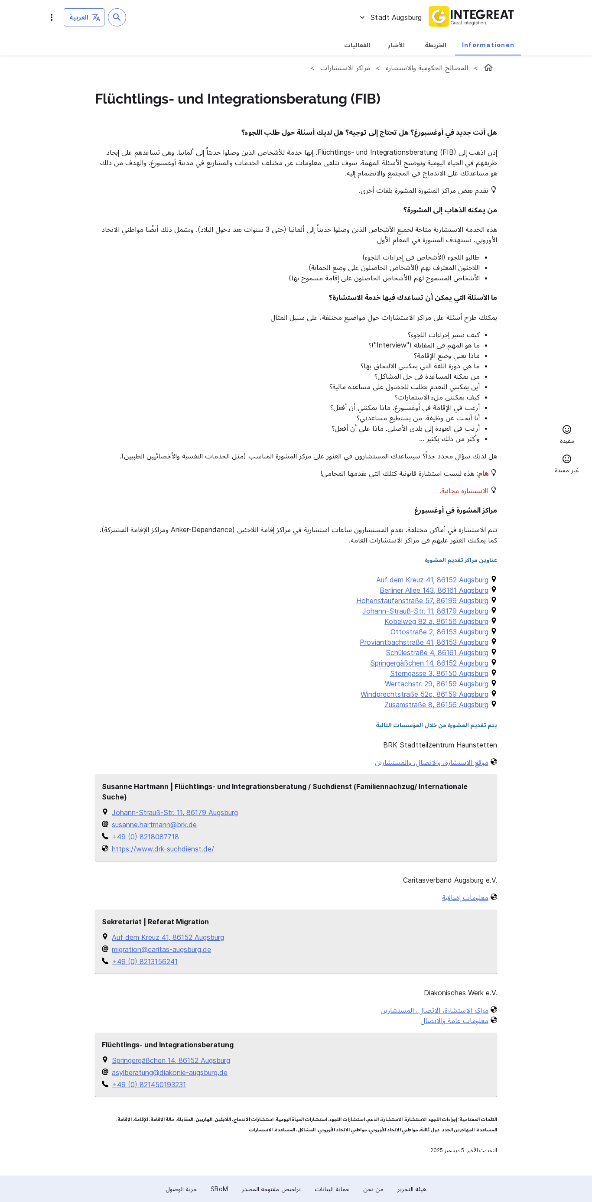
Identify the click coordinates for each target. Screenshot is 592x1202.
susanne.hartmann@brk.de (154, 824)
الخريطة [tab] (435, 45)
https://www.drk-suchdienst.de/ (163, 849)
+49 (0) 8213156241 (145, 961)
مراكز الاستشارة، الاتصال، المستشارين (434, 1010)
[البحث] (117, 17)
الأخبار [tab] (396, 45)
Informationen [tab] (488, 45)
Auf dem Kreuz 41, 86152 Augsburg (168, 937)
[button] (567, 435)
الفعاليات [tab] (357, 45)
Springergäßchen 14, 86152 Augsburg (171, 1060)
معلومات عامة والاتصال (454, 1020)
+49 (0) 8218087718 (145, 836)
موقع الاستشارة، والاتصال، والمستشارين (431, 762)
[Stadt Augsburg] (488, 67)
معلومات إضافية (465, 897)
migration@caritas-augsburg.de (161, 949)
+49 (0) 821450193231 (149, 1084)
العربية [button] (78, 17)
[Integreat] (471, 17)
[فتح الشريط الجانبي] (51, 17)
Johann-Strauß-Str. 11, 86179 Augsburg (175, 812)
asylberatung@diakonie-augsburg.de (170, 1072)
